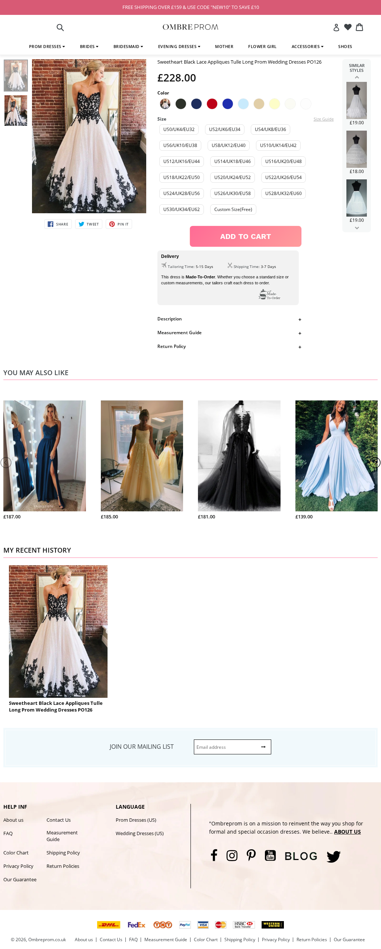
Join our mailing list (142, 747)
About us (13, 820)
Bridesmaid (127, 46)
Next (356, 228)
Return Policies (63, 866)
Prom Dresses (46, 46)
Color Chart (16, 852)
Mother (224, 46)
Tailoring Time (180, 266)
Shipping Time (246, 266)
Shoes (345, 46)
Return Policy (171, 346)
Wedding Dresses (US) (140, 833)
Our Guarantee (19, 879)
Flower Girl (262, 46)
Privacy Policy (18, 866)
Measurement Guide (179, 332)
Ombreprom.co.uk (47, 939)
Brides (88, 46)
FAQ (8, 833)
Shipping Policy (63, 852)
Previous (356, 77)
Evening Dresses (178, 46)
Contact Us (59, 820)
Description (169, 319)
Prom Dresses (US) (136, 820)
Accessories (306, 46)
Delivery (170, 256)
